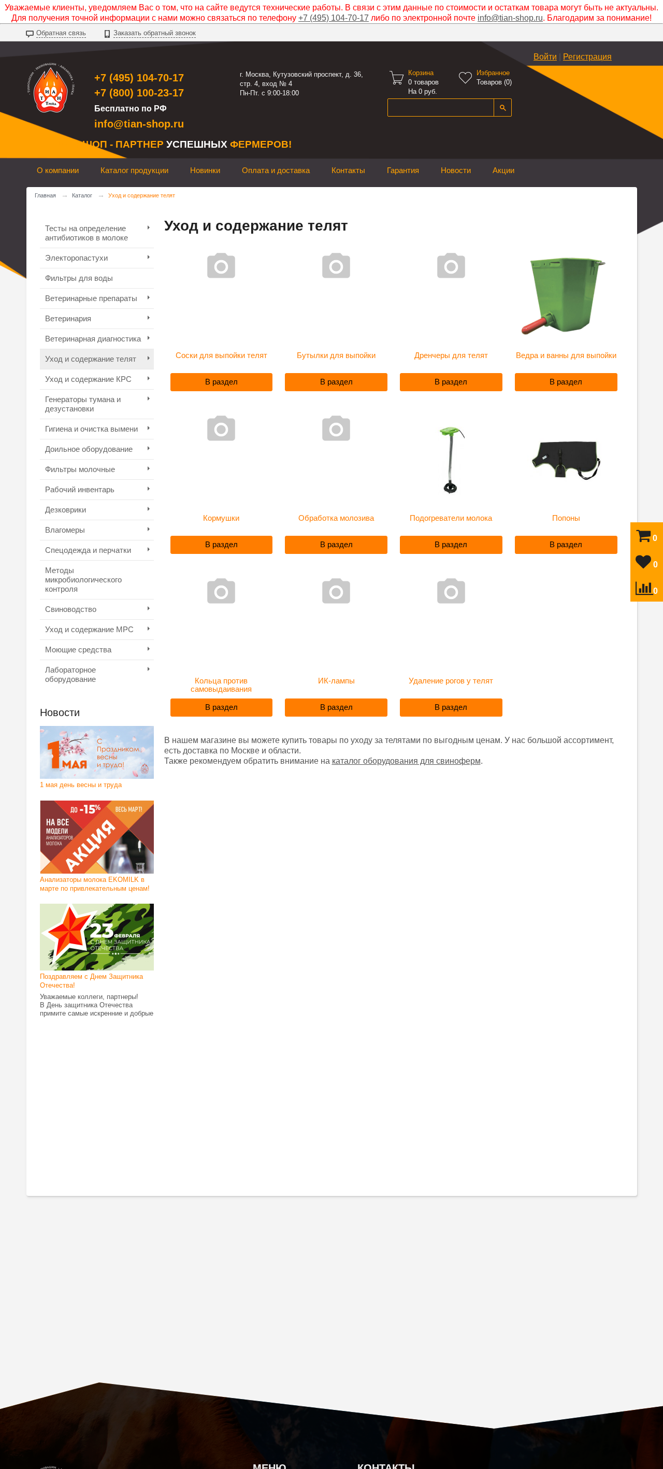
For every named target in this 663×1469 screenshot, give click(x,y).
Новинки (205, 170)
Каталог (82, 195)
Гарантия (403, 170)
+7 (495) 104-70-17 (333, 17)
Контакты (348, 170)
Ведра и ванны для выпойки (566, 355)
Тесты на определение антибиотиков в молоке (86, 233)
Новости (456, 170)
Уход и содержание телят (90, 358)
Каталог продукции (134, 170)
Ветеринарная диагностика (93, 338)
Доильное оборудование (89, 449)
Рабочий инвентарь (79, 489)
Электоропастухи (76, 257)
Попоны (566, 518)
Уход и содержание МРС (89, 629)
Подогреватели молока (451, 518)
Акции (503, 170)
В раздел (221, 381)
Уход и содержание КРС (88, 379)
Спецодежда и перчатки (88, 550)
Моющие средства (78, 649)
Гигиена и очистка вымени (91, 428)
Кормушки (221, 518)
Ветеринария (68, 318)
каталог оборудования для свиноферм (406, 761)
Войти (545, 56)
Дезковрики (65, 509)
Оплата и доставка (276, 170)
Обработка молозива (336, 518)
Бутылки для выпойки (336, 355)
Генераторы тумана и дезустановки (83, 404)
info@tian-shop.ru (510, 17)
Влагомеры (65, 529)
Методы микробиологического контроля (83, 579)
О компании (58, 170)
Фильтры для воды (79, 278)
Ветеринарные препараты (91, 298)
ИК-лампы (336, 681)
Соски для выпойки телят (221, 355)
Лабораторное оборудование (70, 674)
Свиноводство (70, 609)
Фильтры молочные (80, 469)
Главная (45, 195)
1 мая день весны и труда (81, 785)
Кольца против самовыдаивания (221, 685)
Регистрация (587, 56)
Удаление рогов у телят (451, 681)
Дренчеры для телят (451, 355)
